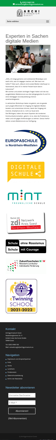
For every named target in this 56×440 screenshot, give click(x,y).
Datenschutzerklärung (15, 375)
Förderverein (11, 372)
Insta (9, 362)
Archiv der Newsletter (14, 379)
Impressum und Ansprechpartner (19, 359)
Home (9, 366)
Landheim (11, 369)
